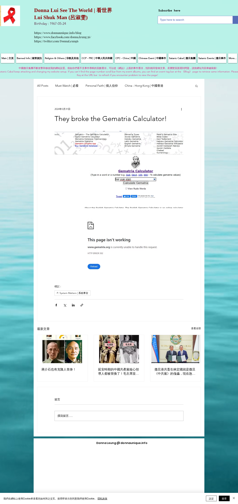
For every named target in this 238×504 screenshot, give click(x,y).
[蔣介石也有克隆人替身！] (62, 349)
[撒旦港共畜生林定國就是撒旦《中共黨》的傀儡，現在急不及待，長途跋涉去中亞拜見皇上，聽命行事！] (175, 349)
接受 (224, 498)
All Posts (42, 85)
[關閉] (234, 498)
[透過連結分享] (81, 305)
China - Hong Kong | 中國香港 (144, 85)
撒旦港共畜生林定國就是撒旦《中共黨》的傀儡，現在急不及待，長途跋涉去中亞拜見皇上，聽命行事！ (175, 372)
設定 (211, 498)
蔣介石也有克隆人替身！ (58, 369)
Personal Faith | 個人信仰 (102, 85)
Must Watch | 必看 (67, 85)
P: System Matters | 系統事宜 (72, 293)
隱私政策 (102, 498)
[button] (196, 85)
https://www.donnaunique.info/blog (57, 33)
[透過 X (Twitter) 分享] (64, 305)
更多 (173, 85)
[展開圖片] (119, 169)
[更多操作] (181, 109)
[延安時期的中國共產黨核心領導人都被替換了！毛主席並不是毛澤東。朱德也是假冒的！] (119, 349)
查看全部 (196, 328)
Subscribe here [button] (169, 10)
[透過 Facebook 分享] (56, 305)
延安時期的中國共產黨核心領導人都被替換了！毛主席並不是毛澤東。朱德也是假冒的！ (118, 372)
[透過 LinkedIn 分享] (73, 305)
